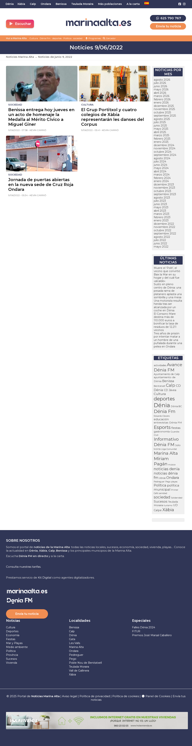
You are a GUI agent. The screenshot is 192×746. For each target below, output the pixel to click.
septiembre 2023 (165, 194)
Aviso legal (69, 696)
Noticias (13, 621)
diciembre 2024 (164, 145)
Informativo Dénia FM (166, 442)
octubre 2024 (162, 151)
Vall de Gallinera (79, 670)
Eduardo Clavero (162, 416)
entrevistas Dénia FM (168, 422)
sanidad (163, 493)
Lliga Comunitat (169, 449)
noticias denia (167, 469)
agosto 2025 (162, 119)
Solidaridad (176, 497)
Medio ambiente (17, 647)
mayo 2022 (161, 246)
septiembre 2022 (165, 233)
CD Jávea (170, 390)
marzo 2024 (162, 174)
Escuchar (22, 24)
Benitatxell (159, 386)
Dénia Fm (45, 38)
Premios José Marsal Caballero (152, 635)
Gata (72, 639)
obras (162, 478)
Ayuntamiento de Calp (167, 374)
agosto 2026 (162, 79)
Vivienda (11, 662)
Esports (162, 427)
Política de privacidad (95, 696)
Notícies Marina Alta (20, 57)
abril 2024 (160, 171)
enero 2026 (161, 102)
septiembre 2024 (165, 155)
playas (174, 481)
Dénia (162, 405)
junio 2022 (160, 243)
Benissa (168, 381)
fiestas (175, 428)
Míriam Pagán (161, 461)
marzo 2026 (161, 96)
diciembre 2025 (164, 106)
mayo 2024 (161, 168)
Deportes (12, 631)
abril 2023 (160, 210)
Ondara (172, 477)
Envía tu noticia (168, 26)
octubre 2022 (162, 230)
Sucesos (160, 501)
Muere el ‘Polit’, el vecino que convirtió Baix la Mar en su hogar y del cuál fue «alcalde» (167, 274)
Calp (170, 385)
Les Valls (74, 643)
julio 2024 (160, 161)
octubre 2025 (162, 112)
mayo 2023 (161, 207)
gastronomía (162, 431)
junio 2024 (160, 165)
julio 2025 (160, 122)
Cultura (33, 38)
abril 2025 (160, 132)
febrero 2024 (162, 178)
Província (12, 655)
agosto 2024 (162, 158)
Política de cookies (125, 696)
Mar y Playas (14, 643)
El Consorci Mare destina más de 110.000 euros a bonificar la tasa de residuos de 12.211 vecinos (166, 322)
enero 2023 (161, 220)
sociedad (77, 38)
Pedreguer (159, 481)
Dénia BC (176, 406)
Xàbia (168, 509)
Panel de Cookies (157, 696)
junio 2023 (160, 204)
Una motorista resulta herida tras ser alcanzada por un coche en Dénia (168, 305)
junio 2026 (160, 86)
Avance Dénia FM (168, 367)
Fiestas (10, 639)
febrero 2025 (162, 138)
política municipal (166, 487)
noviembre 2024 (164, 148)
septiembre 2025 (165, 115)
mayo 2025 (161, 128)
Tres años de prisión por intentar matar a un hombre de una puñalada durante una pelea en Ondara (168, 340)
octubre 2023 (162, 191)
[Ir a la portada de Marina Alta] (98, 22)
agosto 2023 (162, 197)
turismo (168, 505)
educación (161, 419)
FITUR (136, 631)
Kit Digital (44, 577)
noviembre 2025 (164, 109)
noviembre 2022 (164, 227)
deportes (57, 38)
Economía (12, 635)
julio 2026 (160, 83)
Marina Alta (166, 453)
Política (67, 38)
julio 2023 (160, 200)
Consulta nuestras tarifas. (23, 566)
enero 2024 (161, 181)
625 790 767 (170, 18)
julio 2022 (160, 240)
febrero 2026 (162, 99)
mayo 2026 (161, 89)
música (172, 464)
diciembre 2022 (164, 223)
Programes (94, 38)
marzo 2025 (161, 135)
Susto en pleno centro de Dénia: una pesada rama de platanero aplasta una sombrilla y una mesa (168, 291)
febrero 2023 (162, 217)
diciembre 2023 (164, 184)
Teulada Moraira (79, 666)
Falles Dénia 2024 (143, 627)
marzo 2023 (161, 214)
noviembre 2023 (164, 187)
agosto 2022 (162, 237)
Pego (167, 481)
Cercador (110, 38)
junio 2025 (160, 125)
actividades (160, 365)
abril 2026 (160, 92)
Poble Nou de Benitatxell (85, 662)
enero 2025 (161, 142)
